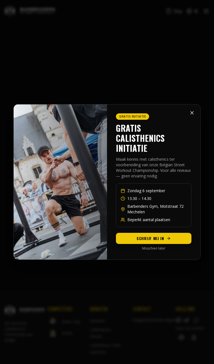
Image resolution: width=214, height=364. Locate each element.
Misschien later (154, 248)
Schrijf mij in (150, 238)
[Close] (192, 113)
